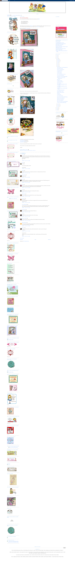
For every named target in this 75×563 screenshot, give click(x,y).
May (58, 65)
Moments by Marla (24, 218)
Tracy (22, 184)
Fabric (12, 15)
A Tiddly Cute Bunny (59, 80)
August (58, 61)
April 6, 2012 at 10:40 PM (26, 187)
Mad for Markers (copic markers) (59, 44)
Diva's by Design (22, 140)
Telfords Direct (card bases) (59, 47)
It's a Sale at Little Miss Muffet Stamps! (61, 102)
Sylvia (23, 179)
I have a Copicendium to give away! (61, 74)
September (58, 60)
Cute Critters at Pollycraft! (60, 81)
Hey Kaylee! (58, 93)
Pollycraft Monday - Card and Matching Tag (62, 67)
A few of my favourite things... (60, 75)
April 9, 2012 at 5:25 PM (26, 236)
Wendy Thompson (24, 222)
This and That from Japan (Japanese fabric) (61, 48)
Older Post (49, 239)
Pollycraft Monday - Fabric (60, 91)
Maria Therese (23, 174)
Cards (8, 15)
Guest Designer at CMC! (60, 68)
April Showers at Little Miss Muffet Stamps (62, 76)
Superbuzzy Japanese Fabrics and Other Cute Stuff (61, 46)
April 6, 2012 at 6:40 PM (26, 177)
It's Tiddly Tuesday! (59, 71)
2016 (57, 55)
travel (20, 15)
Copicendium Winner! (59, 70)
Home (35, 239)
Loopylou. (23, 198)
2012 (57, 58)
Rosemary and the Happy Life (60, 69)
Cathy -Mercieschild (24, 204)
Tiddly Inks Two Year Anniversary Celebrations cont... (61, 78)
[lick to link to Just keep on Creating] (13, 494)
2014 (57, 56)
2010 (57, 108)
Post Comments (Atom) (26, 241)
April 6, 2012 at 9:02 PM (26, 182)
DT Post (28, 150)
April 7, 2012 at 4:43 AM (26, 207)
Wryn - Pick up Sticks (27, 28)
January (58, 106)
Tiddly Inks (31, 25)
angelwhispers (23, 209)
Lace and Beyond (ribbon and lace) (60, 42)
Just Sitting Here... (59, 94)
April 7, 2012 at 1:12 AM (26, 196)
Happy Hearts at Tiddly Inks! (60, 99)
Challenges (25, 150)
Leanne (23, 154)
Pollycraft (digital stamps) (59, 45)
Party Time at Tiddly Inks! (60, 100)
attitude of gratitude (15, 15)
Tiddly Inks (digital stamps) (59, 49)
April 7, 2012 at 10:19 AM (26, 220)
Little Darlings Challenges (23, 141)
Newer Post (21, 239)
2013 (57, 57)
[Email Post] (28, 149)
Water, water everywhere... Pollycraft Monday (62, 101)
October (58, 59)
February (58, 105)
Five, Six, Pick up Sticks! (24, 17)
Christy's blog (38, 26)
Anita (22, 189)
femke (23, 162)
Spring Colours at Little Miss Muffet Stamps (62, 96)
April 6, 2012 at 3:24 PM (26, 160)
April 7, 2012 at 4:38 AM (26, 202)
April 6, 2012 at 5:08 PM (26, 168)
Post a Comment (22, 238)
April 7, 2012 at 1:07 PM (26, 225)
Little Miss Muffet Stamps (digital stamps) (61, 43)
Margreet (23, 227)
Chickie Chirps (37, 6)
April (58, 66)
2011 (57, 107)
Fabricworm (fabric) (58, 41)
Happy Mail (58, 79)
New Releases (30, 150)
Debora (23, 170)
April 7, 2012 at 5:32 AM (26, 216)
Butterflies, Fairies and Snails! (60, 92)
